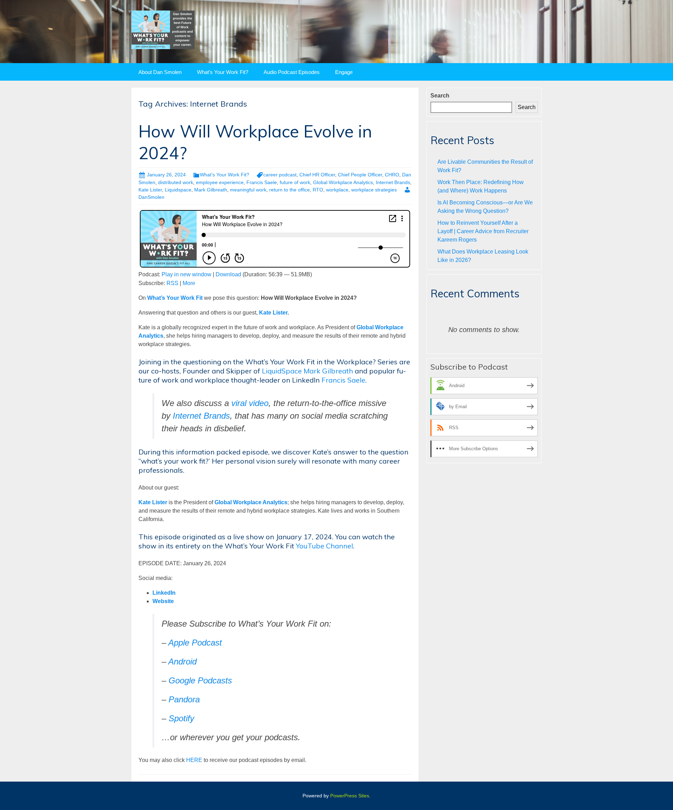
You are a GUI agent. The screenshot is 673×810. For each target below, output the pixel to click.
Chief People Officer (360, 174)
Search (439, 96)
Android (182, 661)
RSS (172, 283)
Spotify (181, 718)
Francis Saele (261, 182)
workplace (337, 190)
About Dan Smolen (160, 72)
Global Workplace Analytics (343, 182)
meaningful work (248, 190)
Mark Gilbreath (210, 190)
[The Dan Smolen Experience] (163, 29)
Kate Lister (150, 190)
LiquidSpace (282, 370)
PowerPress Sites (349, 795)
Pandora (184, 699)
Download (228, 274)
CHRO (392, 174)
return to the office (289, 190)
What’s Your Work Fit (175, 298)
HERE (194, 760)
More (189, 283)
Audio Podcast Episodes (292, 72)
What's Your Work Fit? (224, 174)
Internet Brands (393, 182)
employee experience (220, 182)
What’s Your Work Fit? (222, 72)
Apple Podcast (195, 642)
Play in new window (186, 274)
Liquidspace (178, 190)
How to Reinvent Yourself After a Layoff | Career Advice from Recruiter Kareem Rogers (483, 231)
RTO (318, 190)
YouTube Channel (324, 545)
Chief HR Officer (317, 174)
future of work (295, 182)
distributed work (175, 182)
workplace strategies (374, 190)
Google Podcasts (200, 680)
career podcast (280, 174)
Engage (344, 72)
